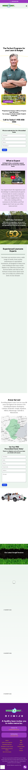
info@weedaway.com (14, 729)
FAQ (21, 742)
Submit (4, 149)
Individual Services (7, 744)
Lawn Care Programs (7, 742)
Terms (21, 748)
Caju (20, 765)
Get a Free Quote (7, 752)
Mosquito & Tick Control (7, 746)
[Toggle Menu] (26, 6)
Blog (21, 740)
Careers (21, 744)
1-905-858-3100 (14, 736)
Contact (21, 750)
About (7, 740)
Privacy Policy (21, 746)
